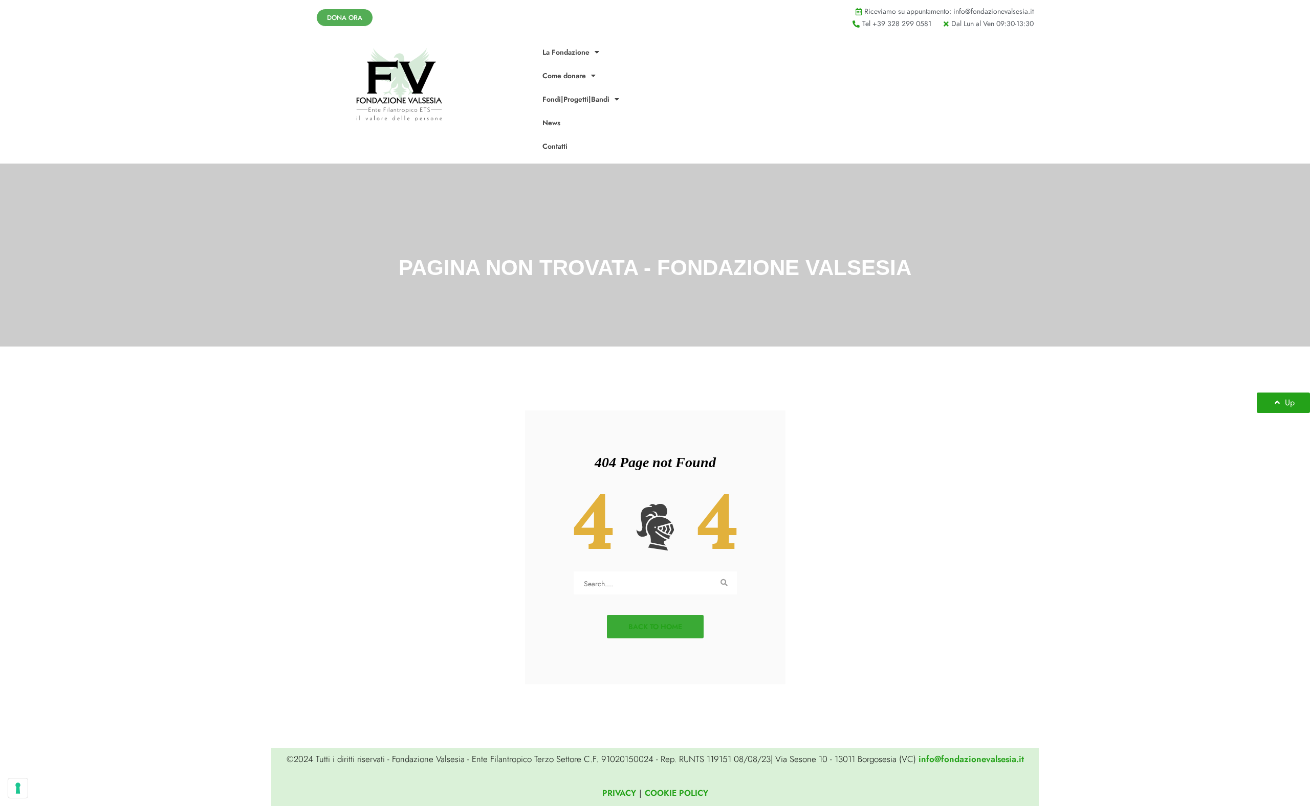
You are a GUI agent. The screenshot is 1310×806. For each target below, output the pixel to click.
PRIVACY (619, 793)
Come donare (564, 76)
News (551, 123)
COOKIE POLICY (676, 793)
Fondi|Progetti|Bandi (575, 99)
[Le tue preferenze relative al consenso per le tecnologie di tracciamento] (18, 788)
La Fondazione (566, 52)
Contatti (554, 146)
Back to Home (655, 626)
